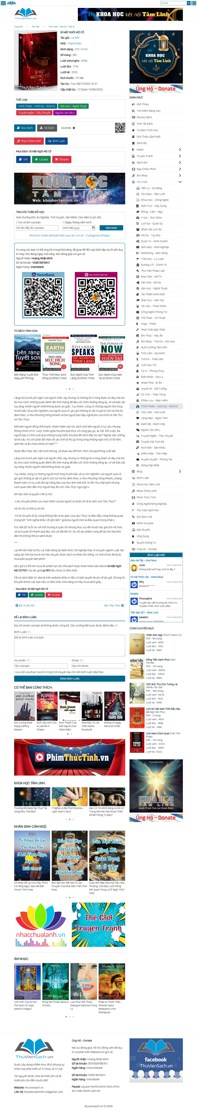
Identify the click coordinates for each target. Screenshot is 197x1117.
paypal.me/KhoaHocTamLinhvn (100, 1086)
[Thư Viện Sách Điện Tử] (156, 1081)
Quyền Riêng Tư (146, 542)
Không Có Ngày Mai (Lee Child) (90, 724)
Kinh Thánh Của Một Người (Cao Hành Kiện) (45, 726)
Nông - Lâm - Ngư (152, 211)
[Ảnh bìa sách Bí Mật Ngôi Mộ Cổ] (36, 89)
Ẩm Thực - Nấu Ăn (152, 335)
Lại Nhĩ (75, 37)
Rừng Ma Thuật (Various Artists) (27, 1002)
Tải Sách (49, 128)
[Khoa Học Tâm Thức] (130, 20)
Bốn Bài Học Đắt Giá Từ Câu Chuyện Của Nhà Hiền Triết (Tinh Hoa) (32, 886)
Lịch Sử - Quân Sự (152, 223)
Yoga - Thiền (148, 323)
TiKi (25, 159)
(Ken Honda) (161, 661)
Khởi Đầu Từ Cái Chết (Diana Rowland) (68, 726)
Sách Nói (142, 162)
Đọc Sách (27, 128)
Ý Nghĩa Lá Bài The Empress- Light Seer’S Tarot (30, 810)
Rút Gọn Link (144, 516)
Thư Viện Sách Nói (148, 510)
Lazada (43, 159)
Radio (140, 149)
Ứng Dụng (143, 536)
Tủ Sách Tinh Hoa (147, 130)
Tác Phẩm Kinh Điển (153, 294)
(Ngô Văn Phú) (163, 710)
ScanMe (66, 128)
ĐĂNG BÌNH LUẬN (69, 678)
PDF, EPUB (81, 49)
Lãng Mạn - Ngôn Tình (154, 418)
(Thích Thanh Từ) (164, 635)
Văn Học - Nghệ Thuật (73, 106)
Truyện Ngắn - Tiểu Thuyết (34, 112)
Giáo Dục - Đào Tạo (152, 300)
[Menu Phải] (193, 5)
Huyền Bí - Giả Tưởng (154, 388)
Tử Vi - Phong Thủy (152, 370)
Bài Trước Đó (26, 605)
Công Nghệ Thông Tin (154, 311)
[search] (189, 3)
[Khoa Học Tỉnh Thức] (69, 205)
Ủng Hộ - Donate (147, 549)
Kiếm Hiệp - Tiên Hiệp (154, 453)
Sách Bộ (142, 143)
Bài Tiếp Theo (112, 605)
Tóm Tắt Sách (145, 123)
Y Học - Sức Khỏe (151, 217)
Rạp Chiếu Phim (146, 169)
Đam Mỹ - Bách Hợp (153, 424)
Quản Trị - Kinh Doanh (154, 241)
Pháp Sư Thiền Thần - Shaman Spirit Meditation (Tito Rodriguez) (82, 1005)
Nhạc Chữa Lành (31, 141)
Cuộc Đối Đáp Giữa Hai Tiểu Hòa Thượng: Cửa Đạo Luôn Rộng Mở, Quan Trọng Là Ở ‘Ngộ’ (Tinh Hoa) (69, 887)
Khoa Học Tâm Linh (148, 484)
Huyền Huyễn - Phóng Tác (156, 459)
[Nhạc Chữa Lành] (43, 947)
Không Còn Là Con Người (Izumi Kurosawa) (114, 726)
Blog (139, 471)
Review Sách (144, 117)
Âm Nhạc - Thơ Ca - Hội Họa (158, 341)
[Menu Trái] (3, 5)
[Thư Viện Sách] (11, 5)
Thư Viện (36, 27)
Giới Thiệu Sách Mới (149, 136)
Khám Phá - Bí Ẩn (151, 382)
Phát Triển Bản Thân (153, 329)
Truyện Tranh (145, 156)
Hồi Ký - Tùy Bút (150, 235)
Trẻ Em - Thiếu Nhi (152, 359)
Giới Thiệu (143, 104)
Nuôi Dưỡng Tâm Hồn (154, 347)
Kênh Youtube (145, 523)
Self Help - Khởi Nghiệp (155, 247)
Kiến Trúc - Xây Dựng (154, 205)
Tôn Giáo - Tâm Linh (153, 194)
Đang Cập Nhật (150, 465)
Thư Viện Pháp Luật (153, 270)
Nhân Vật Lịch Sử (151, 229)
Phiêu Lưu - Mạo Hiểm (154, 400)
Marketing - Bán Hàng (154, 253)
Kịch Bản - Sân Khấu (153, 447)
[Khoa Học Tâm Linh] (156, 82)
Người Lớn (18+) (64, 112)
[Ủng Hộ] (156, 92)
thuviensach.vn (34, 1087)
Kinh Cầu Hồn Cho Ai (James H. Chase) (24, 726)
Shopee (64, 159)
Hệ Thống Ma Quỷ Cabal (102, 808)
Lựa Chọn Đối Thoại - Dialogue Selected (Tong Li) (55, 1003)
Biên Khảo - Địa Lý (152, 376)
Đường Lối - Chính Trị (154, 264)
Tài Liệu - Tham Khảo (153, 306)
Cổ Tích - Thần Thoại (153, 394)
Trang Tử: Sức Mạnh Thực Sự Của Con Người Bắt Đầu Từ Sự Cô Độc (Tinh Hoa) (105, 886)
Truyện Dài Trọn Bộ (152, 441)
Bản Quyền (143, 529)
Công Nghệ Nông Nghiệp (152, 503)
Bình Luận (58, 141)
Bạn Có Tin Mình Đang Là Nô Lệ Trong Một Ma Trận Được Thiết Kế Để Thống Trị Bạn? (69, 811)
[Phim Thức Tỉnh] (69, 776)
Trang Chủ (18, 27)
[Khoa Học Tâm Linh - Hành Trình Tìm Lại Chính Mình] (156, 811)
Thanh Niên (74, 43)
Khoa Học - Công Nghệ (155, 199)
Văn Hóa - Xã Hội (151, 282)
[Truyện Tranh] (98, 947)
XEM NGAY (111, 227)
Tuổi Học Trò (148, 365)
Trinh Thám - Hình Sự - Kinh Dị (61, 27)
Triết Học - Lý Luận (152, 258)
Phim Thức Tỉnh (146, 497)
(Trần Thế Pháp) (163, 735)
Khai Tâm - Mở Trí (151, 276)
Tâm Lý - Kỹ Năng (151, 188)
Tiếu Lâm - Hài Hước (153, 412)
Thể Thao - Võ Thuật (153, 317)
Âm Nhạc (142, 175)
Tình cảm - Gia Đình (153, 353)
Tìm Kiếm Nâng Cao (149, 110)
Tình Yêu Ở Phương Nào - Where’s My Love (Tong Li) (111, 1003)
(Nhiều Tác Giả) (162, 686)
